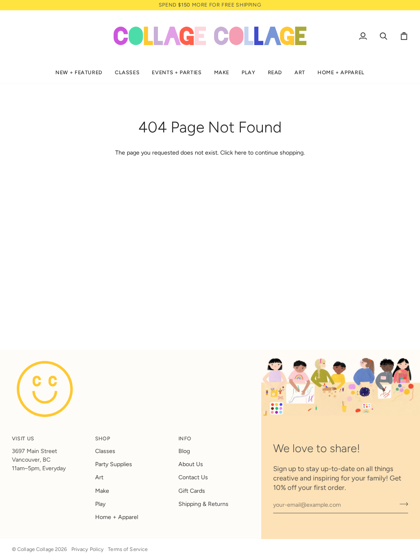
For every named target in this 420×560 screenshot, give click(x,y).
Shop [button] (102, 438)
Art (99, 477)
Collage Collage (35, 549)
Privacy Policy (87, 549)
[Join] (401, 503)
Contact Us (193, 477)
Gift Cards (191, 490)
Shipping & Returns (203, 504)
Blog (184, 451)
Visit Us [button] (23, 438)
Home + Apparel (116, 517)
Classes (105, 451)
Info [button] (185, 438)
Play (100, 504)
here (241, 152)
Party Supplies (113, 464)
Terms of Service (128, 549)
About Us (190, 464)
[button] (79, 72)
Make (102, 490)
